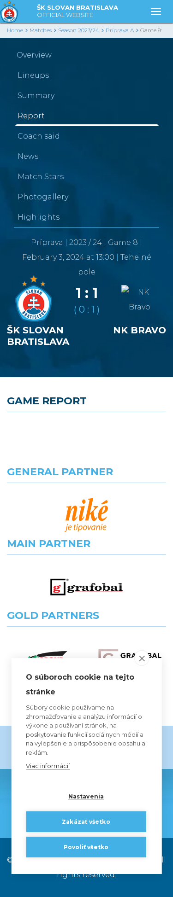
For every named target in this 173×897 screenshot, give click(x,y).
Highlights (39, 217)
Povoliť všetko (86, 847)
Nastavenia (86, 796)
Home (15, 30)
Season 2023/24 (78, 30)
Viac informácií (48, 765)
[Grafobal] (86, 587)
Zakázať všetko (86, 821)
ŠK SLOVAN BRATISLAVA (77, 11)
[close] (141, 658)
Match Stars (41, 176)
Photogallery (43, 196)
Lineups (33, 75)
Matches (41, 30)
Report (31, 115)
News (28, 156)
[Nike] (86, 515)
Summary (36, 95)
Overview (34, 55)
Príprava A (120, 30)
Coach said (39, 136)
